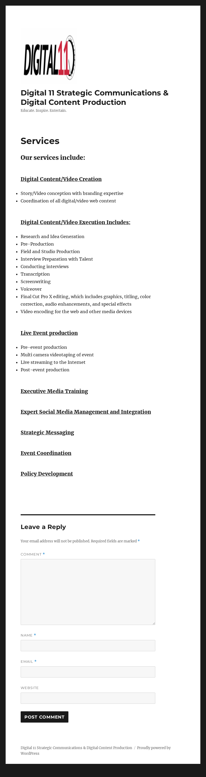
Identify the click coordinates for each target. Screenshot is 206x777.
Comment (33, 554)
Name (28, 635)
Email (29, 661)
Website (30, 688)
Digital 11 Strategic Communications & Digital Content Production (94, 97)
